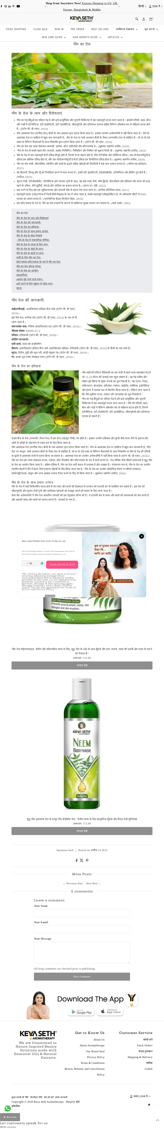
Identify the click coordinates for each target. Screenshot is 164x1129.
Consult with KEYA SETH (62, 564)
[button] (25, 563)
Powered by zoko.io (50, 595)
